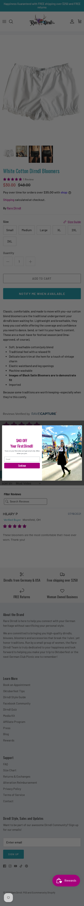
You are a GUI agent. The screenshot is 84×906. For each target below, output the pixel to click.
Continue (22, 465)
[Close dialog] (79, 428)
